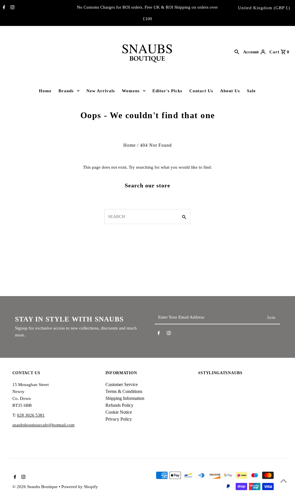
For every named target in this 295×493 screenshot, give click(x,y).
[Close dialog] (284, 188)
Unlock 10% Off (219, 298)
